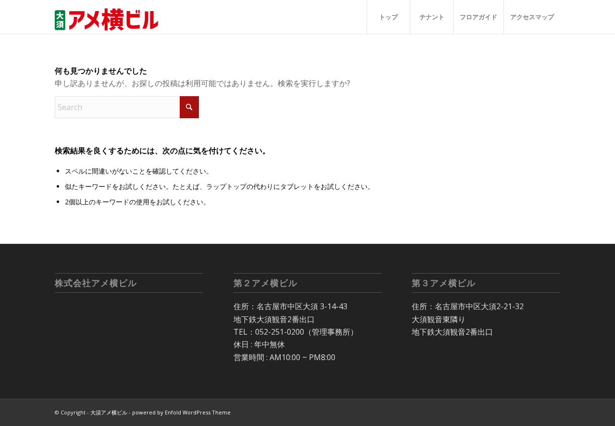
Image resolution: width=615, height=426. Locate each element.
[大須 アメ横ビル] (109, 17)
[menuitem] (388, 17)
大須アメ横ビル (108, 412)
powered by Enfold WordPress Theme (181, 412)
